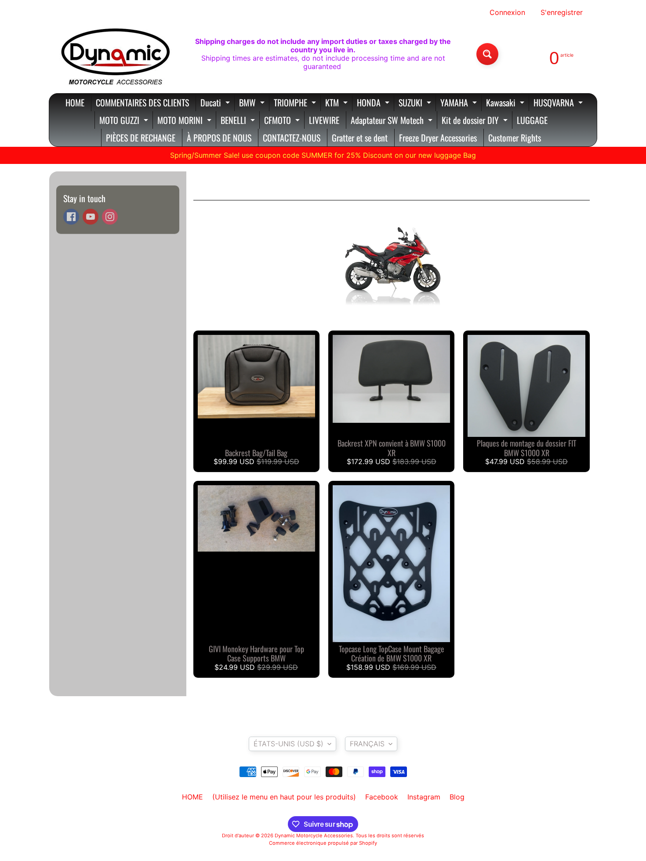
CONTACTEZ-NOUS (291, 137)
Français (367, 743)
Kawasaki (506, 103)
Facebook (381, 796)
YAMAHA (459, 103)
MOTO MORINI (185, 121)
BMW (253, 103)
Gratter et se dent (360, 137)
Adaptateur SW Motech (393, 121)
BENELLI (239, 121)
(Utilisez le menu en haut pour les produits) (284, 796)
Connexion (507, 12)
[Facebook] (71, 217)
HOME (74, 102)
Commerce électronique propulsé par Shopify (323, 843)
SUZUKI (416, 103)
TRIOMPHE (296, 103)
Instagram (423, 796)
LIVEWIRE (324, 120)
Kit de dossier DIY (476, 121)
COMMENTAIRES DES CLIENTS (142, 102)
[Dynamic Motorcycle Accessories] (115, 54)
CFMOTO (283, 121)
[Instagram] (110, 217)
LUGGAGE (532, 120)
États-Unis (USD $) (288, 743)
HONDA (374, 103)
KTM (337, 103)
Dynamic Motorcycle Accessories (314, 835)
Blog (457, 796)
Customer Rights (514, 137)
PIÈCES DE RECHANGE (140, 137)
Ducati (216, 103)
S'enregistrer (562, 12)
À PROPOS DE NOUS (219, 137)
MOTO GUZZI (124, 121)
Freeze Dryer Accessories (438, 137)
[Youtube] (90, 217)
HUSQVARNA (559, 103)
